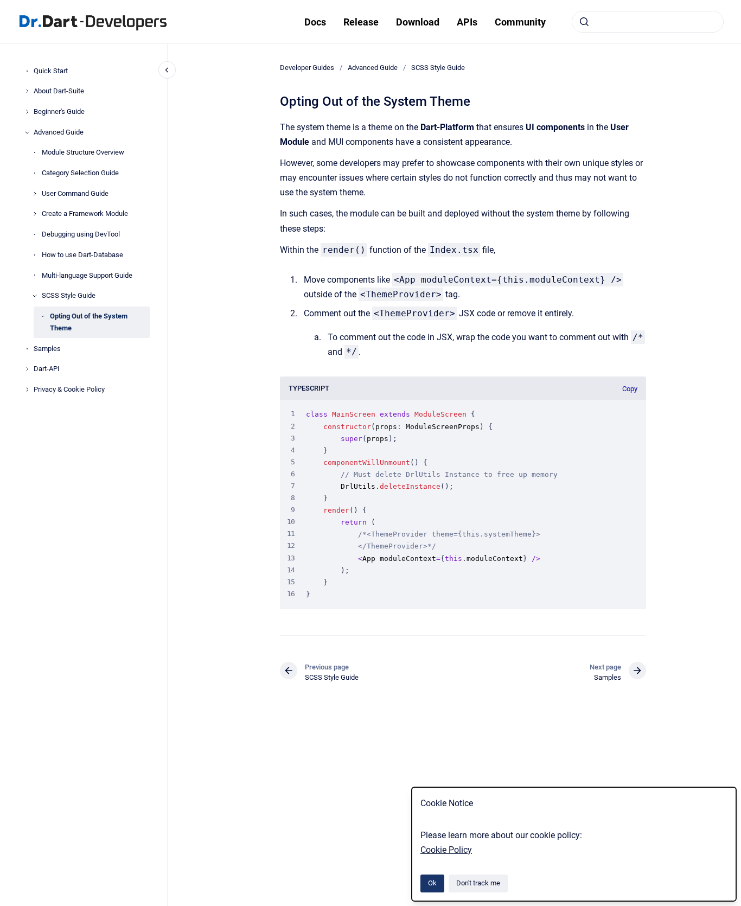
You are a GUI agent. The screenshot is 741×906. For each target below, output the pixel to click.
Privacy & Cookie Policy (69, 389)
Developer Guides (307, 67)
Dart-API (47, 369)
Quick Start (51, 71)
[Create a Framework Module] (34, 213)
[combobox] (647, 21)
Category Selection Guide (80, 173)
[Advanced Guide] (27, 132)
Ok (432, 883)
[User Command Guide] (34, 193)
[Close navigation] (167, 70)
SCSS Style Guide (68, 295)
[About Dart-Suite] (27, 91)
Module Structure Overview (83, 153)
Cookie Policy (446, 850)
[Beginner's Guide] (27, 111)
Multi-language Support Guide (87, 275)
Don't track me (478, 883)
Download (417, 22)
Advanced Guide (59, 132)
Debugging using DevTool (81, 234)
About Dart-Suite (59, 91)
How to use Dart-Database (82, 255)
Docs (315, 22)
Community (520, 22)
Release (361, 22)
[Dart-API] (27, 369)
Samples (47, 348)
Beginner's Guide (59, 111)
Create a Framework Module (85, 214)
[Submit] (584, 21)
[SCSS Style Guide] (34, 295)
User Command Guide (75, 193)
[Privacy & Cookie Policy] (27, 389)
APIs (467, 22)
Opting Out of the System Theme (88, 322)
